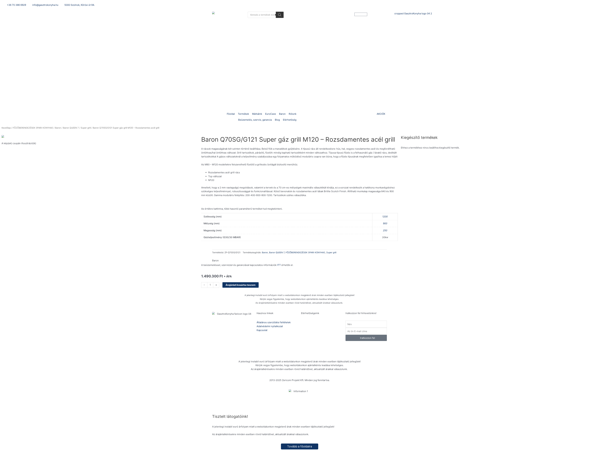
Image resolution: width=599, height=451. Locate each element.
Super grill (86, 128)
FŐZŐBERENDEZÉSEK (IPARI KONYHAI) (33, 128)
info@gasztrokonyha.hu (324, 337)
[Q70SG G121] (100, 137)
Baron (58, 128)
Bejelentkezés (408, 4)
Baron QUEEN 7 (71, 128)
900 (385, 223)
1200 (385, 216)
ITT (279, 265)
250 (385, 230)
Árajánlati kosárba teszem (241, 284)
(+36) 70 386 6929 (321, 326)
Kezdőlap (6, 128)
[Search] (280, 15)
